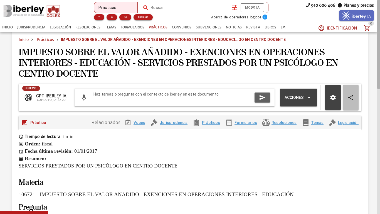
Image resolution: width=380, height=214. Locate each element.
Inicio (24, 39)
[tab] (7, 27)
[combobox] (190, 7)
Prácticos (45, 39)
